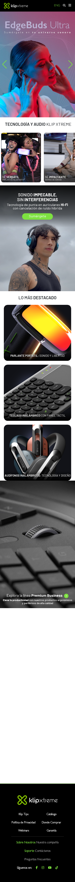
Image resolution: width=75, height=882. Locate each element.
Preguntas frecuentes (37, 859)
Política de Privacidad (24, 822)
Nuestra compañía (47, 842)
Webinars (23, 830)
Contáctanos (43, 851)
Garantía (51, 830)
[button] (4, 64)
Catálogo (52, 814)
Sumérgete (37, 216)
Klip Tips (23, 814)
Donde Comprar (51, 822)
